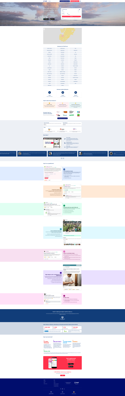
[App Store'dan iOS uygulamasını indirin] (52, 19)
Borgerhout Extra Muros (49, 50)
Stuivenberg (49, 81)
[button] (44, 28)
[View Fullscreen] (44, 31)
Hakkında (45, 381)
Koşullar (54, 382)
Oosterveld (62, 75)
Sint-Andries (49, 79)
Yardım (54, 381)
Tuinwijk (49, 83)
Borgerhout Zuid (75, 50)
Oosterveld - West (75, 75)
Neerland (75, 71)
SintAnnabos (62, 79)
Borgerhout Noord (62, 50)
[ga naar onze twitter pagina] (62, 389)
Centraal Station (62, 52)
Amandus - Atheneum (49, 48)
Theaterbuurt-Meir (75, 81)
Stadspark (75, 79)
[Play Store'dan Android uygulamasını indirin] (46, 19)
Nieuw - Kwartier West (62, 73)
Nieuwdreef (49, 75)
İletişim (44, 382)
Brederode (49, 52)
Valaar (75, 83)
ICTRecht (60, 314)
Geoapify (77, 43)
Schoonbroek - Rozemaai (75, 77)
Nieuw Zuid (75, 73)
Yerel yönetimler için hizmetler (65, 1)
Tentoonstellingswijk (62, 81)
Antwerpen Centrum (62, 48)
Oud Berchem (49, 77)
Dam (75, 52)
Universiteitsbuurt (62, 83)
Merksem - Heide (49, 71)
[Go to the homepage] (45, 1)
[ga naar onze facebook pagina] (60, 389)
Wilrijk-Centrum (49, 85)
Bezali (75, 48)
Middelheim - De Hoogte (62, 71)
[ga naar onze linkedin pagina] (64, 389)
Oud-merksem (62, 77)
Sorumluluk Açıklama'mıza (72, 313)
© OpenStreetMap (80, 43)
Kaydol (62, 375)
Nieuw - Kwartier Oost (49, 73)
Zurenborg (62, 85)
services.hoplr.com (52, 115)
